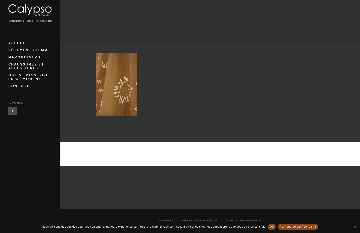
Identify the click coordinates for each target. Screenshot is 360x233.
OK (272, 226)
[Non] (355, 227)
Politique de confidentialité (298, 226)
